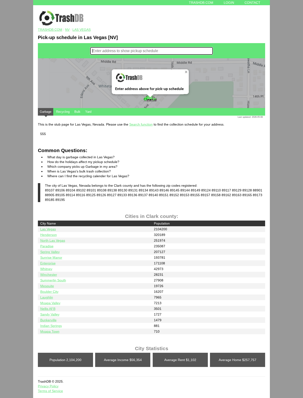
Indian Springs (51, 326)
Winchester (48, 274)
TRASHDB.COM (50, 30)
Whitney (46, 269)
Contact (252, 3)
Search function (141, 124)
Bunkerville (48, 320)
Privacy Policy (48, 386)
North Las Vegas (52, 240)
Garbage (45, 111)
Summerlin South (53, 280)
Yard (88, 111)
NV (67, 30)
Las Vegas (81, 30)
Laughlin (46, 297)
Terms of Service (50, 391)
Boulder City (49, 292)
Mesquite (47, 286)
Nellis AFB (47, 309)
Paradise (46, 246)
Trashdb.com (201, 3)
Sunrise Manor (51, 257)
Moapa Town (49, 331)
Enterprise (48, 263)
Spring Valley (50, 252)
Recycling (63, 111)
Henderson (48, 235)
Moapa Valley (50, 303)
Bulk (77, 111)
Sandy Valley (49, 314)
